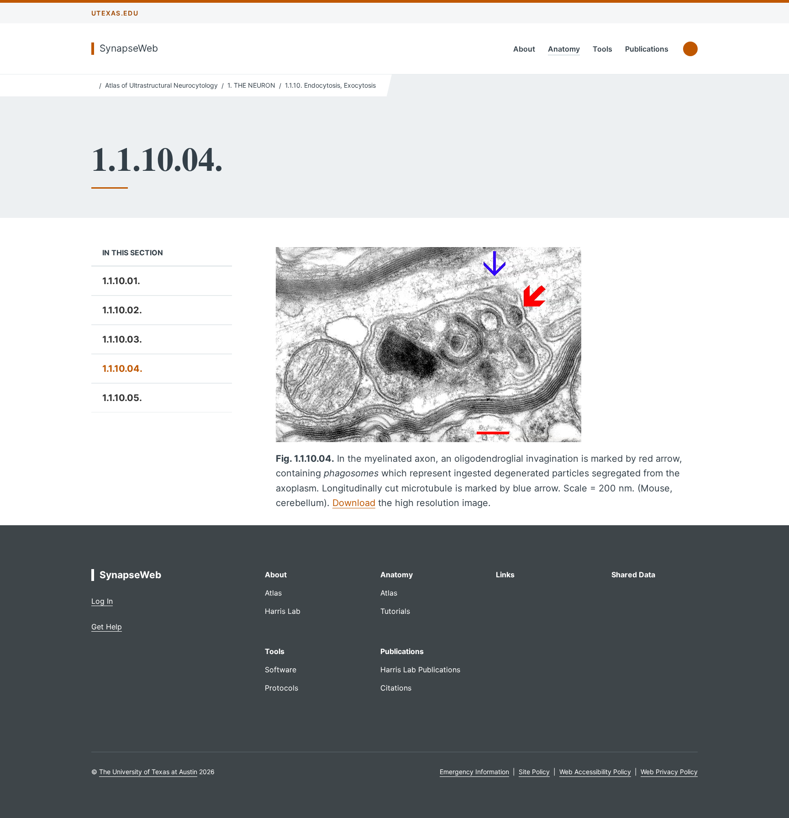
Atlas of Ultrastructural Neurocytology (161, 85)
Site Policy (534, 772)
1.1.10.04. (122, 368)
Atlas (273, 592)
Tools (602, 48)
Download (353, 502)
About (524, 48)
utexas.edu (114, 13)
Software (280, 669)
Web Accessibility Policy (595, 772)
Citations (395, 687)
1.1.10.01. (121, 280)
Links (505, 574)
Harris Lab (282, 611)
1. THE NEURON (251, 85)
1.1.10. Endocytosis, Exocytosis (330, 85)
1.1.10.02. (122, 310)
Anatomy (564, 48)
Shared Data (633, 574)
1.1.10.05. (122, 397)
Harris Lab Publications (420, 669)
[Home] (93, 84)
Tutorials (395, 611)
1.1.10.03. (122, 339)
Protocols (281, 687)
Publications (646, 48)
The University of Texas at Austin (148, 772)
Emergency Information (474, 772)
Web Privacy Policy (669, 772)
